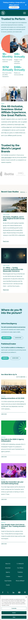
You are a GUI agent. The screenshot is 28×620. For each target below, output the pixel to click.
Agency (8, 572)
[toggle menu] (24, 13)
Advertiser (8, 568)
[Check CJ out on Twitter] (8, 592)
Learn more (4, 414)
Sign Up (5, 358)
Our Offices (20, 568)
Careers (8, 576)
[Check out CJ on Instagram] (25, 592)
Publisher (20, 572)
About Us (7, 563)
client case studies (6, 157)
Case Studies (7, 580)
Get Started (6, 337)
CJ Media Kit (20, 563)
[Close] (26, 597)
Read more (6, 241)
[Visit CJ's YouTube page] (19, 592)
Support (20, 576)
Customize (14, 608)
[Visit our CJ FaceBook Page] (2, 592)
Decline (14, 612)
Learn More (18, 337)
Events (8, 585)
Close (14, 617)
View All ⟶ (23, 192)
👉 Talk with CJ (14, 7)
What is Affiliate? (20, 580)
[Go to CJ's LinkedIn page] (13, 592)
